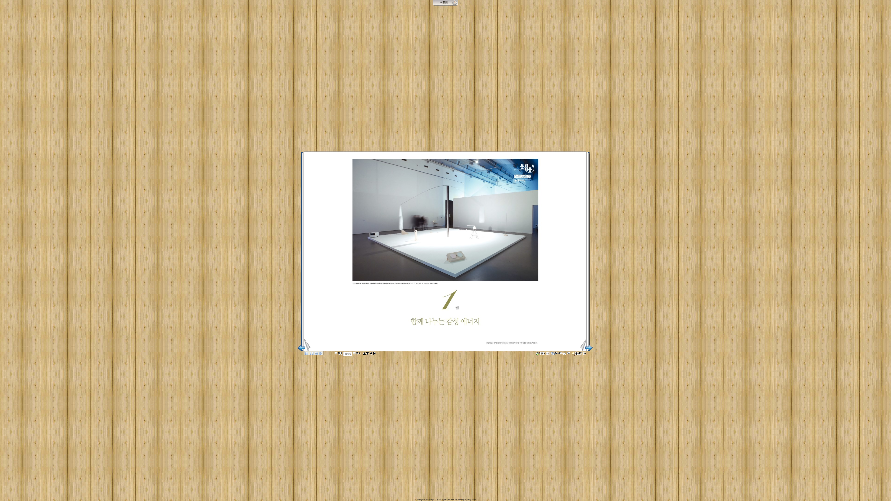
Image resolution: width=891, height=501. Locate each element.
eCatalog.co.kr (470, 500)
